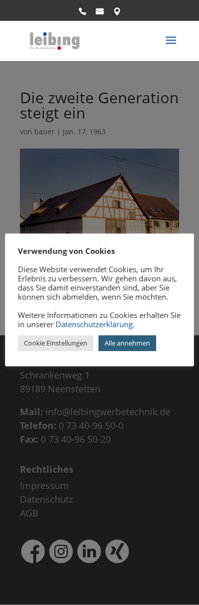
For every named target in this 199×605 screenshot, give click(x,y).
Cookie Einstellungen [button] (55, 343)
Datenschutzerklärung (94, 324)
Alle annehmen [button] (127, 343)
